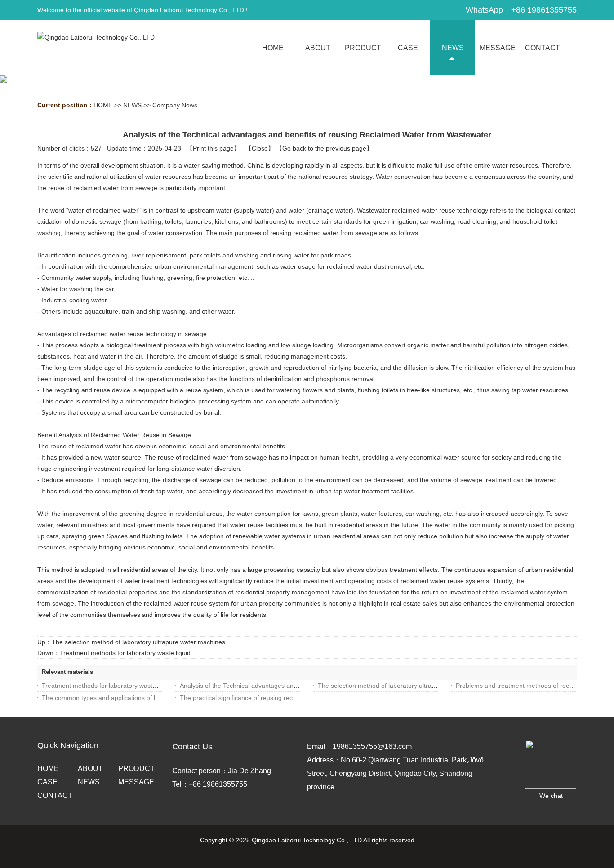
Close (260, 148)
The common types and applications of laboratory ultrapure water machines (149, 697)
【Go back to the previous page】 (324, 148)
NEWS (132, 105)
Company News (174, 105)
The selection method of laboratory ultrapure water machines (138, 642)
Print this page (213, 148)
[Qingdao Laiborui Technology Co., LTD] (96, 37)
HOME (102, 105)
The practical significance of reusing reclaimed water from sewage (274, 697)
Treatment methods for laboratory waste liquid (125, 652)
